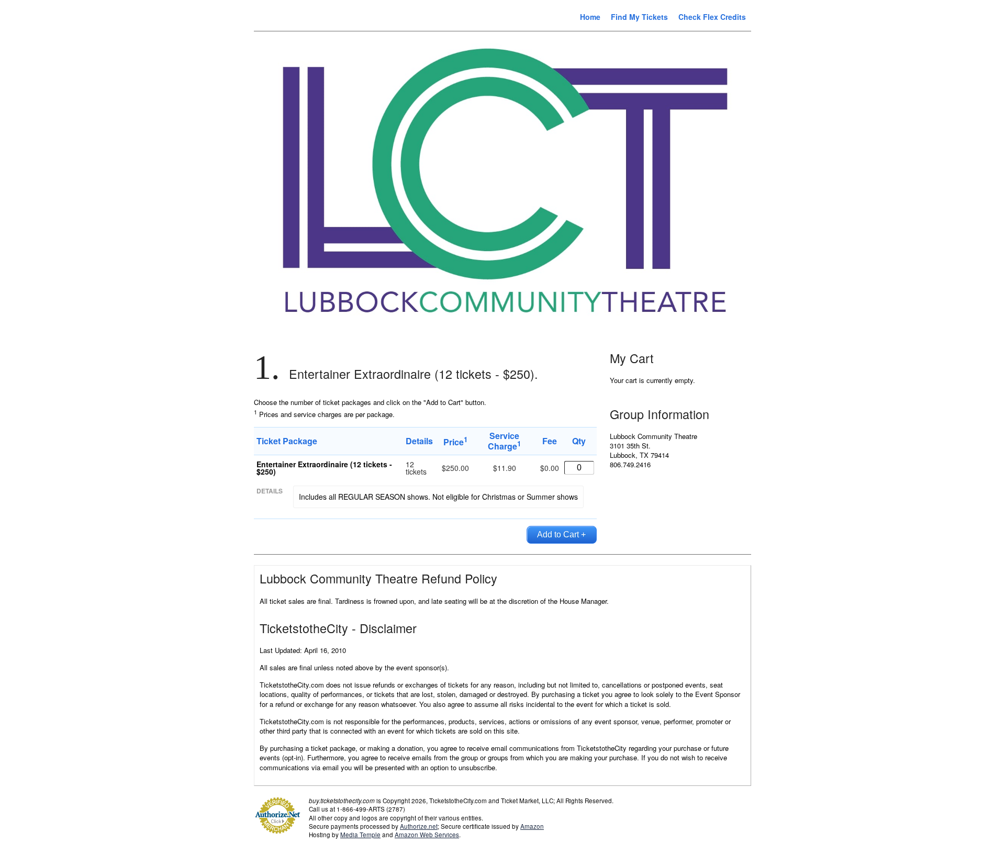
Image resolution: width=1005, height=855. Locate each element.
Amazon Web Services (427, 834)
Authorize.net (419, 826)
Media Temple (360, 834)
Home (590, 17)
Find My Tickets (639, 17)
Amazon (532, 826)
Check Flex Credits (712, 17)
